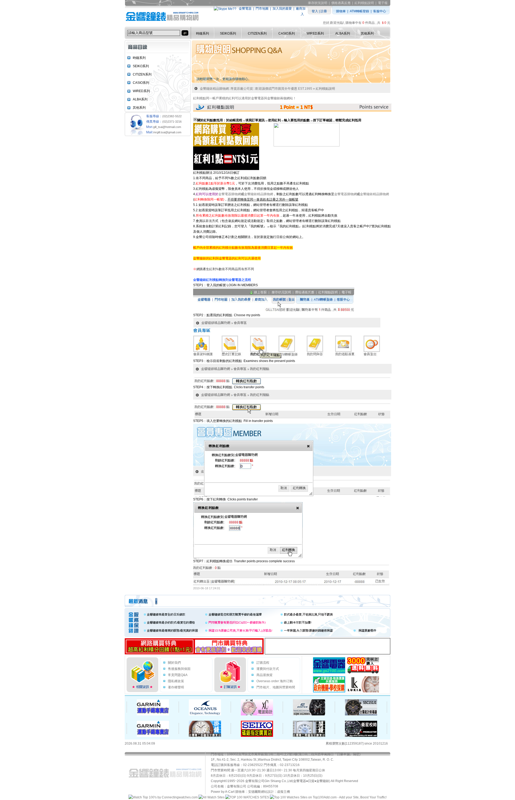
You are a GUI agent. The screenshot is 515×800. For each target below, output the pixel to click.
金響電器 (245, 8)
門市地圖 (262, 8)
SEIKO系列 (228, 33)
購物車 (341, 11)
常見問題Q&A (177, 675)
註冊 (324, 11)
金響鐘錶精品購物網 (258, 194)
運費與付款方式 (267, 669)
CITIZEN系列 (257, 33)
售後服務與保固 (179, 669)
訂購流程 (262, 663)
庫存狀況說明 (317, 3)
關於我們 (174, 663)
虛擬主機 (283, 792)
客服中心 (379, 11)
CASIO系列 (286, 33)
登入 (315, 11)
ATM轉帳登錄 (359, 11)
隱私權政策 (176, 681)
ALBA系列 (342, 33)
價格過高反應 (341, 3)
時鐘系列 (202, 33)
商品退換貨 (264, 675)
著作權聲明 (176, 687)
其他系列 (367, 33)
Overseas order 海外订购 (274, 681)
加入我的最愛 (282, 8)
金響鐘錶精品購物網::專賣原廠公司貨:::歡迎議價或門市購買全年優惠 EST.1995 (256, 88)
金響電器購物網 (229, 194)
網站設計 (267, 792)
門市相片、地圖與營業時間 (275, 687)
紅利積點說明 (364, 3)
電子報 (383, 3)
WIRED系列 (315, 33)
